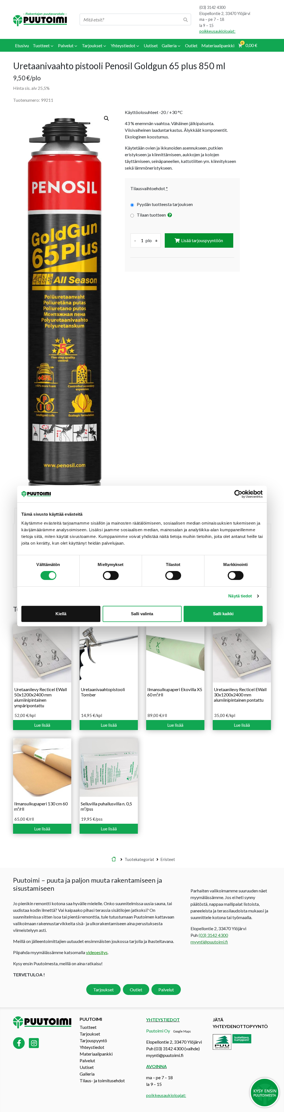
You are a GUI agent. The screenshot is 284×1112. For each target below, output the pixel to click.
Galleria (87, 1073)
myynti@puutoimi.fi (209, 941)
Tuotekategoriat (139, 859)
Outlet (136, 989)
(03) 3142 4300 (212, 7)
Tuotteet (88, 1027)
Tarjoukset (103, 989)
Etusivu (113, 860)
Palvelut (166, 989)
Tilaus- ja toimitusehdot (102, 1080)
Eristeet (168, 859)
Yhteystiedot (92, 1047)
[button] (106, 118)
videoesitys (97, 952)
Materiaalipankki (96, 1053)
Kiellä (60, 613)
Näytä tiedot (240, 596)
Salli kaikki (223, 613)
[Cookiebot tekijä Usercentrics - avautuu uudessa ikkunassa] (238, 494)
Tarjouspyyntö (93, 1040)
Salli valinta (142, 613)
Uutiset (87, 1067)
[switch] (111, 575)
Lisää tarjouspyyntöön (202, 240)
